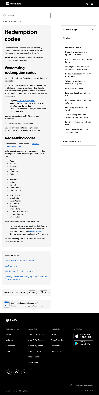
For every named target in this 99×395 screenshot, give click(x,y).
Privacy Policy (23, 391)
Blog (8, 351)
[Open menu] (91, 4)
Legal (8, 391)
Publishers (10, 345)
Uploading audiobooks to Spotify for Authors (76, 53)
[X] (24, 372)
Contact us (55, 345)
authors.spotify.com (26, 100)
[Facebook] (16, 372)
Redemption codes (73, 47)
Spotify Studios (34, 351)
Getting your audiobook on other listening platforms (77, 67)
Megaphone (33, 356)
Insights (9, 340)
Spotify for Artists (35, 340)
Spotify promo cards (13, 265)
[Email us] (47, 304)
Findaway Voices (35, 345)
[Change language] (87, 4)
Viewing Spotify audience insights (19, 271)
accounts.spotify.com (38, 231)
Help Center (56, 351)
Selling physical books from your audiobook (77, 130)
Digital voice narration (75, 88)
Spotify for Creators (36, 334)
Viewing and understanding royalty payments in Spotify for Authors (26, 277)
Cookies (14, 391)
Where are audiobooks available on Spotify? (75, 82)
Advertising (33, 362)
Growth (9, 334)
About (53, 334)
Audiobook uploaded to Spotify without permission (76, 116)
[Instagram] (9, 372)
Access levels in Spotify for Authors (20, 260)
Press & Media (57, 340)
